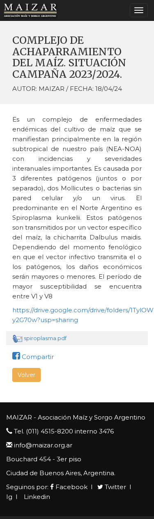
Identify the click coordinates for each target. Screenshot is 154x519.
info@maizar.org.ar (43, 445)
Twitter (114, 487)
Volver (26, 375)
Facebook (70, 487)
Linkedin (36, 497)
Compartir (37, 357)
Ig (9, 497)
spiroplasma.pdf (45, 338)
